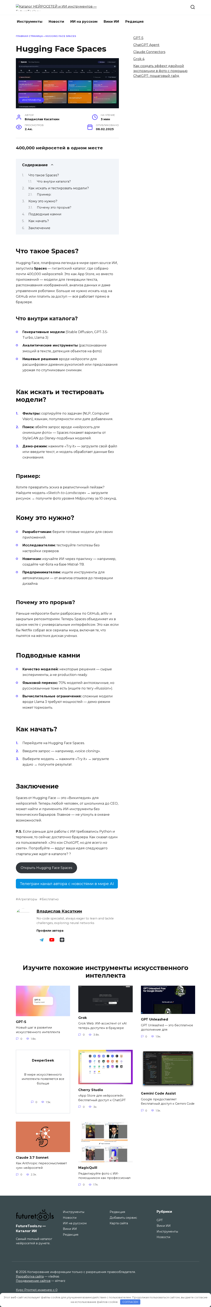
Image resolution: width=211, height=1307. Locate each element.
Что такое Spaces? (43, 175)
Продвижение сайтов (33, 1281)
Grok (82, 1018)
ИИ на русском (83, 22)
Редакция (134, 22)
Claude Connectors (149, 52)
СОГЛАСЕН (130, 1301)
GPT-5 (138, 38)
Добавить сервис (123, 1218)
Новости (56, 22)
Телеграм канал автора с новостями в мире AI (67, 883)
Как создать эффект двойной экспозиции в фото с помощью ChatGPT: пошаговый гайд (160, 71)
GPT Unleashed (154, 1019)
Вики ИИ (111, 22)
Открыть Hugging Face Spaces (46, 868)
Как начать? (38, 221)
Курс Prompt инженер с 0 (36, 1290)
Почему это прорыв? (54, 207)
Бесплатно (50, 899)
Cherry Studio (90, 1090)
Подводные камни (44, 214)
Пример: (44, 194)
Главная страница (29, 36)
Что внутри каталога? (54, 181)
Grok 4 (138, 59)
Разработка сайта (30, 1276)
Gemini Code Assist (158, 1093)
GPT (160, 1220)
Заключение (39, 228)
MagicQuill (87, 1168)
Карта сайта (119, 1223)
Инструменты (29, 22)
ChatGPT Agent (146, 45)
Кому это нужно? (42, 201)
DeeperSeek (43, 1060)
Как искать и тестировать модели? (58, 188)
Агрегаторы (27, 899)
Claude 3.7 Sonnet (32, 1158)
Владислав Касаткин (59, 911)
